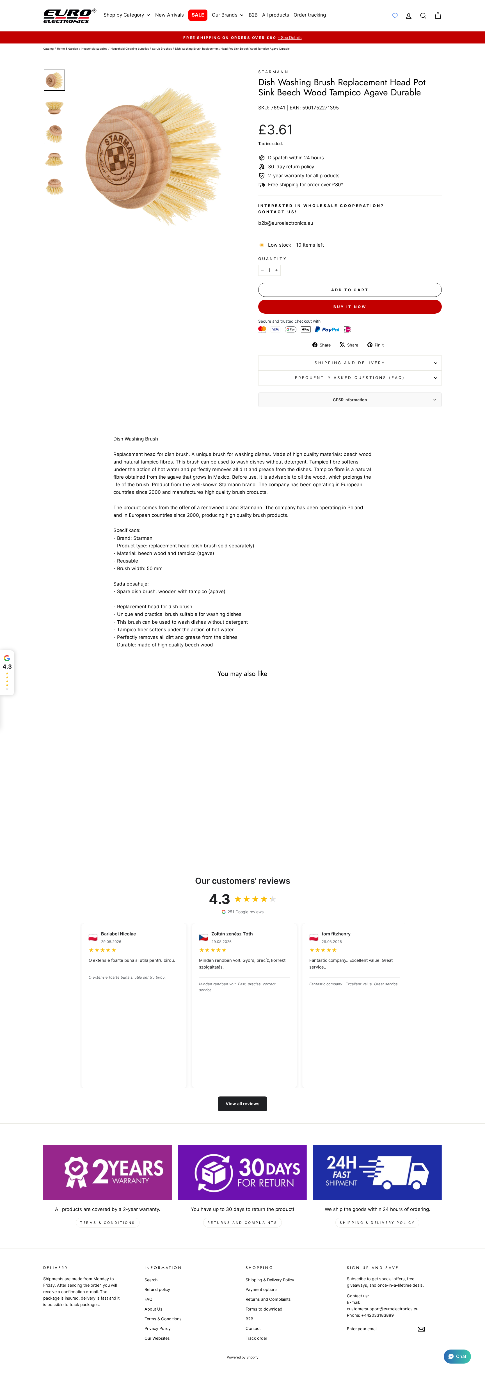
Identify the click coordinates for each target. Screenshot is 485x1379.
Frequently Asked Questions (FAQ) (350, 377)
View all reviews (242, 1103)
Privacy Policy (158, 1328)
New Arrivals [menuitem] (169, 15)
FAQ (148, 1299)
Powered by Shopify (242, 1357)
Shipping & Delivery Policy (377, 1222)
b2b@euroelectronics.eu (285, 223)
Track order (256, 1338)
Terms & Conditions (107, 1222)
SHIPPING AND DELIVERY (350, 363)
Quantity (272, 258)
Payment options (262, 1289)
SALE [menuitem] (198, 15)
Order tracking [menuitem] (310, 15)
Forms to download (264, 1309)
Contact (253, 1328)
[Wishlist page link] (395, 16)
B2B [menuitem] (253, 15)
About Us (154, 1309)
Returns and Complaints (242, 1222)
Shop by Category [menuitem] (124, 15)
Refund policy (157, 1289)
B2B (249, 1318)
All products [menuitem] (275, 15)
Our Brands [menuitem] (224, 15)
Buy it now (350, 306)
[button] (457, 1356)
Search (151, 1279)
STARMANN (273, 72)
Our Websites (157, 1338)
